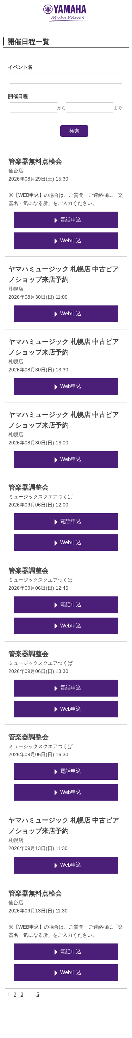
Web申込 (70, 240)
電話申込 (70, 220)
